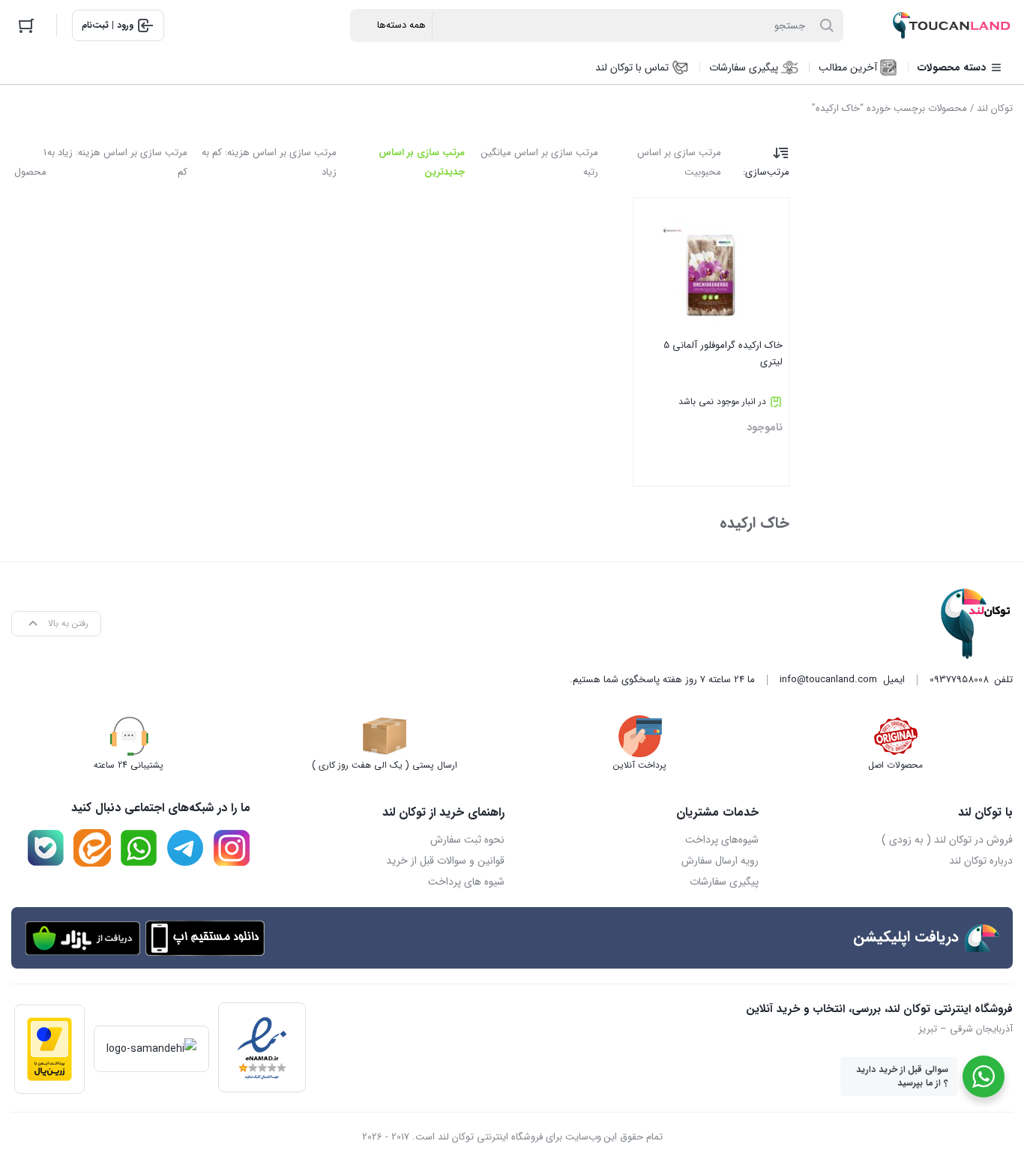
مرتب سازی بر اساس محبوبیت (679, 162)
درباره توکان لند (981, 860)
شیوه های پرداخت (466, 881)
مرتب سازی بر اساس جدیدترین (422, 162)
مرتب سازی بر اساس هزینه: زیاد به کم (117, 162)
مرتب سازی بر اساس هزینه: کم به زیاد (269, 162)
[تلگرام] (185, 848)
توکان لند (995, 108)
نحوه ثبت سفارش (467, 839)
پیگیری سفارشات (724, 881)
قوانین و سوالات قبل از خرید (445, 860)
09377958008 (959, 679)
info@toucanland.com (828, 679)
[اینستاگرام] (231, 848)
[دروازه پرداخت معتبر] (49, 1049)
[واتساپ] (138, 848)
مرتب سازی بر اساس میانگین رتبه (539, 162)
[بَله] (45, 848)
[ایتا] (92, 848)
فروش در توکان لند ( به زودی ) (947, 839)
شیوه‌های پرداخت (722, 839)
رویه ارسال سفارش (720, 860)
